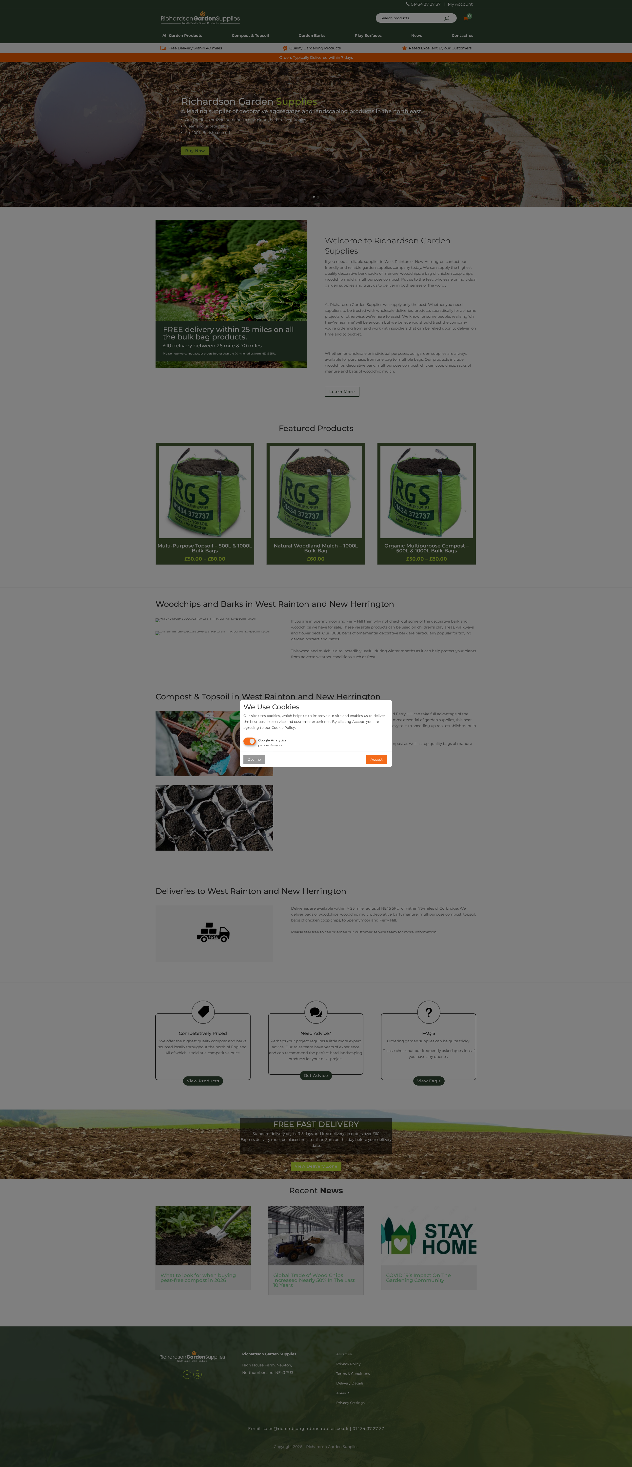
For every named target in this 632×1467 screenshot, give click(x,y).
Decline (254, 759)
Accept (377, 759)
